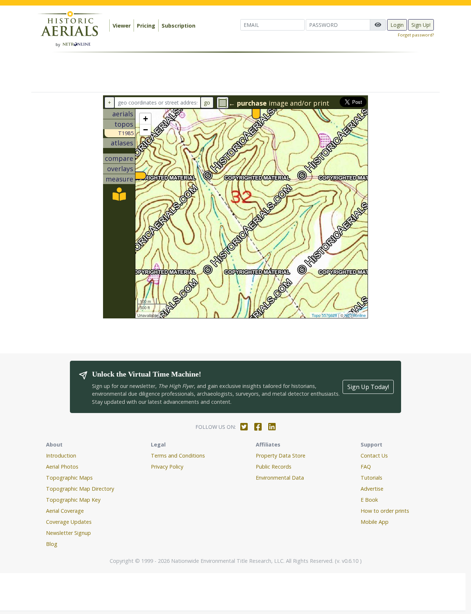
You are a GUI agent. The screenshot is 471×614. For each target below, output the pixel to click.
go (207, 102)
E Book (369, 499)
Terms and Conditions (178, 455)
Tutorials (371, 477)
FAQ (366, 466)
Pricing (146, 25)
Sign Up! (421, 24)
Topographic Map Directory (80, 488)
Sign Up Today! (368, 387)
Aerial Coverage (65, 510)
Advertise (372, 488)
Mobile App (375, 521)
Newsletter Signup (68, 532)
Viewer (122, 25)
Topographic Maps (69, 477)
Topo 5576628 (324, 315)
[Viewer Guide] (119, 196)
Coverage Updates (69, 521)
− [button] (145, 129)
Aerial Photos (62, 466)
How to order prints (385, 510)
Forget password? (416, 35)
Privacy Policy (167, 466)
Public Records (273, 466)
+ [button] (145, 118)
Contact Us (374, 455)
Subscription (178, 25)
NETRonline (355, 315)
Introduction (61, 455)
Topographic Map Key (73, 499)
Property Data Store (280, 455)
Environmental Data (280, 477)
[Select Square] (223, 103)
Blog (51, 543)
